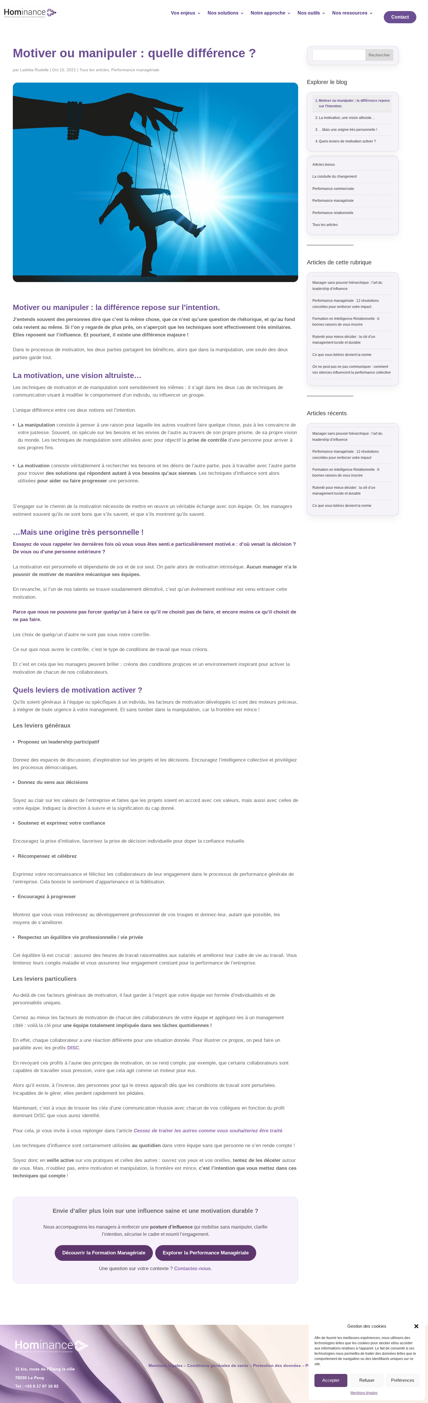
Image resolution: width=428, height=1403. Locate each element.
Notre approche (268, 13)
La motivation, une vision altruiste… (347, 118)
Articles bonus (323, 165)
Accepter (330, 1380)
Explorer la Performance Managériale (206, 1253)
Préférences (402, 1380)
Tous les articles (94, 69)
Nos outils (309, 13)
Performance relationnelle (332, 213)
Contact (400, 17)
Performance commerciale (333, 189)
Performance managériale (135, 69)
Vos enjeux (183, 13)
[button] (416, 1326)
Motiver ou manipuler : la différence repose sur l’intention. (354, 103)
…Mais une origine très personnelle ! (348, 130)
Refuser (366, 1380)
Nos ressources (349, 13)
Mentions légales (364, 1393)
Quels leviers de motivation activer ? (347, 141)
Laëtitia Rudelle (34, 69)
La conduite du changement (334, 176)
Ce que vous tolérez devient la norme (342, 355)
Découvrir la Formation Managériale (103, 1253)
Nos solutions (223, 13)
